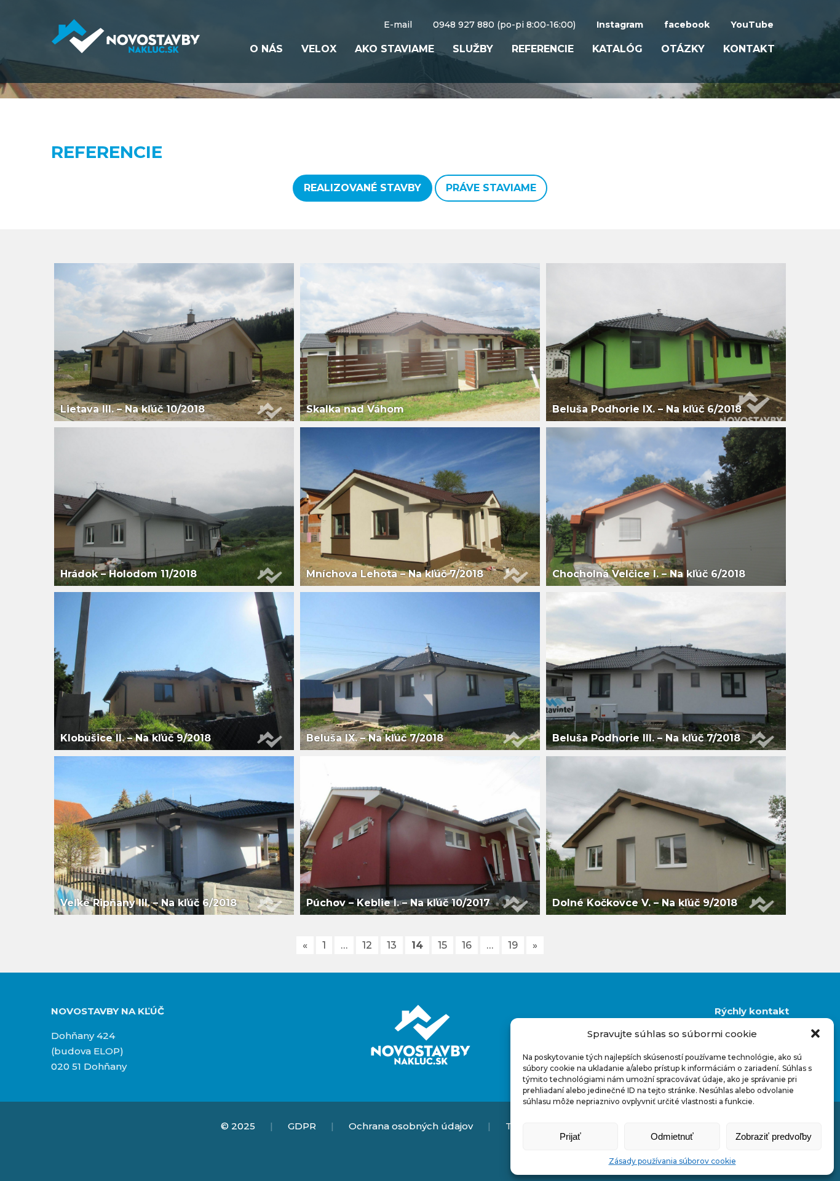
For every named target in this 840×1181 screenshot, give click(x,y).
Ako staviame (394, 49)
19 (513, 945)
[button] (815, 1033)
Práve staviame (491, 188)
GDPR (302, 1126)
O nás (266, 49)
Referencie (543, 49)
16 (467, 945)
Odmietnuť (672, 1136)
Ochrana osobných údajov (411, 1126)
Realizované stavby (362, 188)
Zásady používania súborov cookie (672, 1161)
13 (392, 945)
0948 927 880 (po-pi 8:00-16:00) (504, 24)
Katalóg (617, 49)
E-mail (398, 24)
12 (367, 945)
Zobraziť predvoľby (773, 1136)
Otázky (683, 49)
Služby (473, 49)
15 (442, 945)
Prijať (570, 1136)
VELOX (318, 49)
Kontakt (749, 49)
